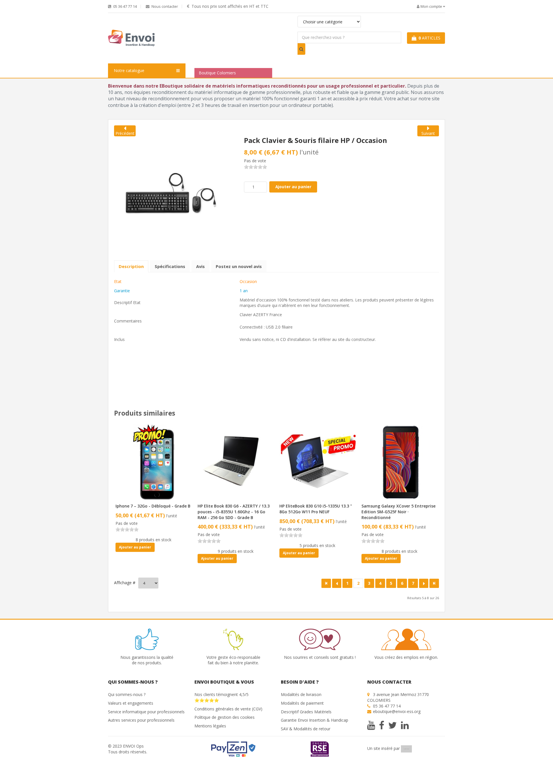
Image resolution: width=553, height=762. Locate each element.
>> (434, 583)
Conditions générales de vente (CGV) (228, 709)
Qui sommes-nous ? (126, 694)
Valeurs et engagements (130, 703)
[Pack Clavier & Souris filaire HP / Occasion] (171, 192)
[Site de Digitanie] (406, 748)
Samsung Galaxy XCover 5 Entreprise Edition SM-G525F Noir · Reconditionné (398, 511)
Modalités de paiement (302, 703)
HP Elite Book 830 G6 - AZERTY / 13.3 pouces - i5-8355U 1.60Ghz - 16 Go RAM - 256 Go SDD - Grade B (234, 511)
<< (326, 583)
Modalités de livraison (301, 694)
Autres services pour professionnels (141, 720)
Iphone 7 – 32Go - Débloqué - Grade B (152, 506)
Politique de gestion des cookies (224, 717)
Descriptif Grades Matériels (306, 711)
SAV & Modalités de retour (305, 728)
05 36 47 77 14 (124, 6)
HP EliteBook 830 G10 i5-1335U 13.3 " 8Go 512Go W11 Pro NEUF (315, 508)
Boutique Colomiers (217, 73)
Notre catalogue (129, 70)
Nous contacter (164, 6)
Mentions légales (210, 726)
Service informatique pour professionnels (146, 711)
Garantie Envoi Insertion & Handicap (314, 720)
